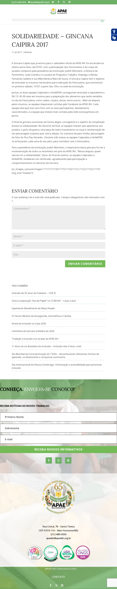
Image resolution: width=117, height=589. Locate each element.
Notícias (28, 52)
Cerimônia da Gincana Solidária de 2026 (33, 331)
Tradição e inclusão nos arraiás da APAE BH (35, 338)
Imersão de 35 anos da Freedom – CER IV (34, 293)
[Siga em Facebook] (49, 460)
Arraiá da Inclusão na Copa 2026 (29, 323)
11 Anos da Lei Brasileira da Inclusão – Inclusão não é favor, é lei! (46, 346)
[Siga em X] (58, 460)
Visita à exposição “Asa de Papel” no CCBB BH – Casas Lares (44, 300)
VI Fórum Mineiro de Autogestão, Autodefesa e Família (41, 316)
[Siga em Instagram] (68, 460)
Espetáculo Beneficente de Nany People (33, 308)
